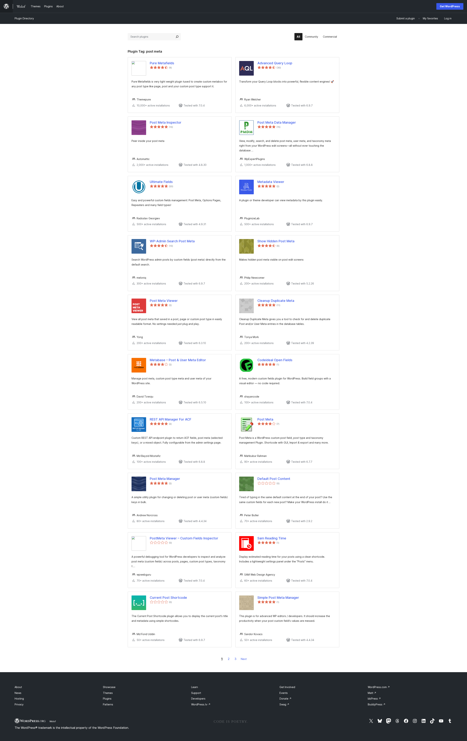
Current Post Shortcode (168, 597)
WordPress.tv (201, 704)
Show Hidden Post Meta (275, 241)
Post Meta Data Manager (276, 122)
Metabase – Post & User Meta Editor (178, 360)
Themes (108, 692)
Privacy (19, 704)
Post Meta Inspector (165, 122)
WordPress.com (379, 687)
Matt (372, 692)
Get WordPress (450, 6)
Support (196, 692)
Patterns (108, 704)
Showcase (109, 687)
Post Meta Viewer (164, 301)
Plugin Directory (24, 18)
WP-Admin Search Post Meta (172, 241)
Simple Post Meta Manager (278, 597)
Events (283, 692)
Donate (285, 698)
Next (244, 658)
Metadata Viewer (270, 182)
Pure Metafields (162, 63)
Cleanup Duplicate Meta (275, 301)
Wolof (52, 721)
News (18, 692)
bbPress (374, 698)
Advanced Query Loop (274, 63)
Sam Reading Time (271, 538)
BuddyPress (376, 704)
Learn (194, 687)
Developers (198, 698)
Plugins (107, 698)
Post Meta (265, 419)
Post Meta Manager (165, 479)
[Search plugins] (177, 36)
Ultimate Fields (161, 182)
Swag (284, 704)
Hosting (19, 698)
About (18, 687)
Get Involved (287, 687)
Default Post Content (273, 479)
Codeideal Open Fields (274, 360)
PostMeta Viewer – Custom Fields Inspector (184, 538)
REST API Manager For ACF (170, 419)
